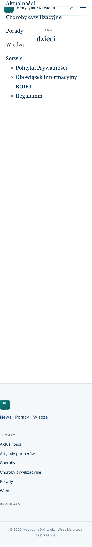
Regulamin (29, 96)
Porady (14, 31)
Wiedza (15, 44)
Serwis (14, 58)
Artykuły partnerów (17, 453)
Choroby (7, 462)
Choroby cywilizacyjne (34, 17)
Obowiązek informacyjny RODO (46, 81)
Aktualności (10, 444)
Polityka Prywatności (41, 67)
